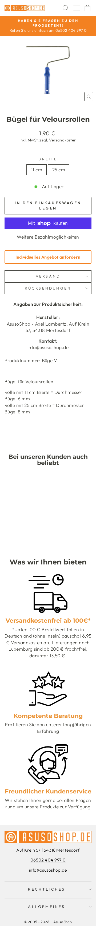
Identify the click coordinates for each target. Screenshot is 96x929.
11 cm (36, 170)
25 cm (58, 170)
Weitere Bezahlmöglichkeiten (48, 237)
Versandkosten (63, 140)
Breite (47, 159)
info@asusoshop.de (48, 870)
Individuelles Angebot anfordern (47, 257)
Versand (48, 276)
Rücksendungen (48, 288)
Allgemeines (46, 906)
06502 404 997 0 (48, 860)
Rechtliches (46, 889)
